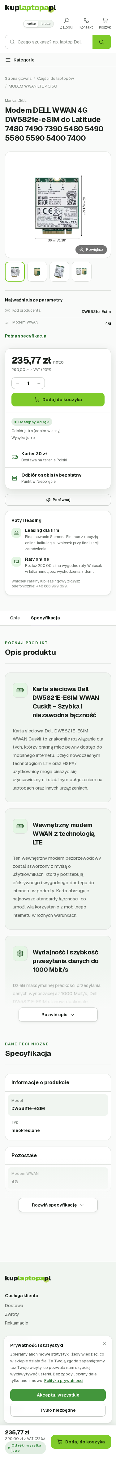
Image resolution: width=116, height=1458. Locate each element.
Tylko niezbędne (58, 1410)
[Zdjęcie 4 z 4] (82, 272)
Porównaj (61, 499)
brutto (45, 23)
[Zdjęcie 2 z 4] (37, 272)
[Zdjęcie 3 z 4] (59, 272)
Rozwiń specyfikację (54, 1205)
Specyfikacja (45, 618)
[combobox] (55, 42)
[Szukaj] (101, 42)
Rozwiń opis (54, 1014)
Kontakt (86, 27)
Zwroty (12, 1314)
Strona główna (18, 78)
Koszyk (105, 27)
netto (31, 23)
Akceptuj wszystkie (58, 1395)
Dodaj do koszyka (62, 399)
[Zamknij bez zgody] (104, 1343)
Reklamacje (16, 1323)
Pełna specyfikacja (25, 336)
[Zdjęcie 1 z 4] (15, 272)
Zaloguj (66, 27)
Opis (15, 618)
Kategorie (24, 60)
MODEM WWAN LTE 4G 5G (33, 86)
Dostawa (14, 1305)
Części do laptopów (55, 78)
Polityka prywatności (63, 1380)
